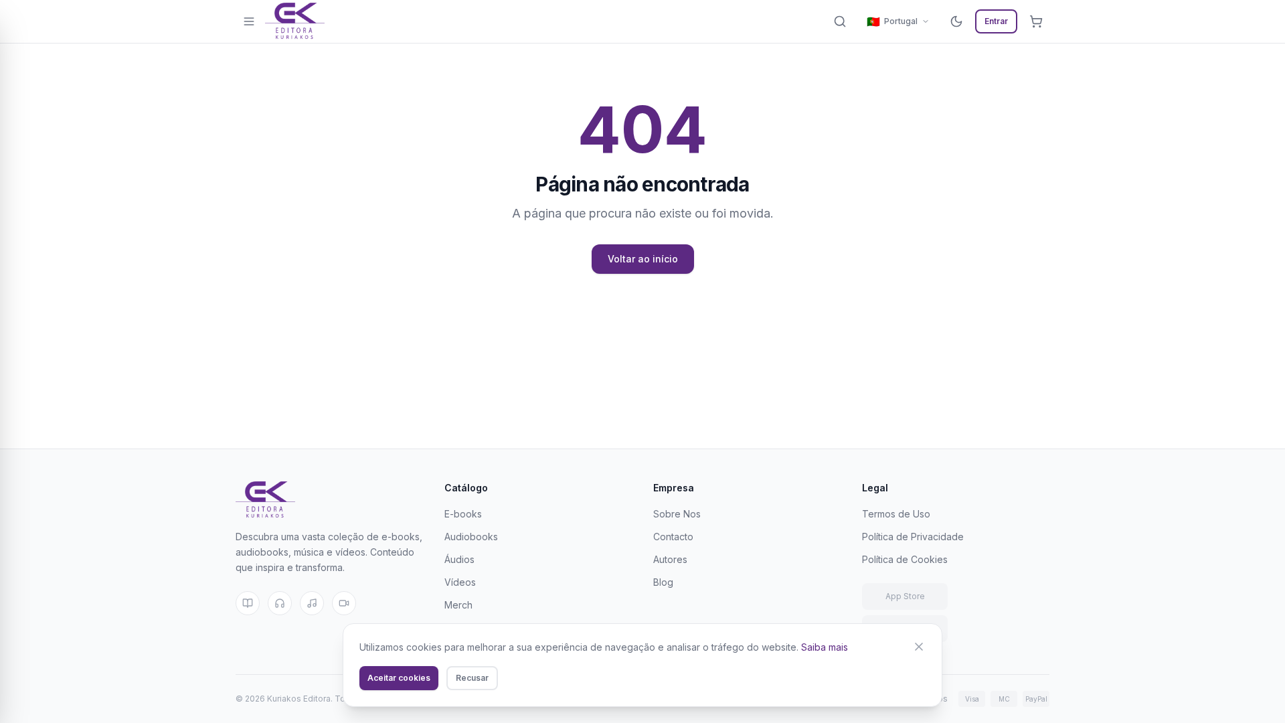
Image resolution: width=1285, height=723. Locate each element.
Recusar (472, 678)
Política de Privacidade (913, 536)
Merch (458, 605)
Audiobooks (471, 536)
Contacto (673, 536)
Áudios (459, 559)
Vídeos (460, 582)
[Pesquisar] (840, 21)
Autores (670, 559)
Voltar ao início (643, 258)
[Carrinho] (1036, 21)
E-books (463, 513)
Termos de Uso (896, 513)
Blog (663, 582)
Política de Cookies (905, 559)
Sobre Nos (677, 513)
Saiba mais (824, 647)
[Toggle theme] (956, 21)
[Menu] (249, 21)
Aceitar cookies (398, 678)
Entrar (996, 21)
